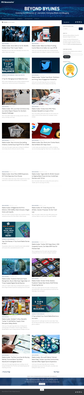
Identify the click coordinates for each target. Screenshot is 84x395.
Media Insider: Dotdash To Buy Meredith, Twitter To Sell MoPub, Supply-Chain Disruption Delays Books (14, 321)
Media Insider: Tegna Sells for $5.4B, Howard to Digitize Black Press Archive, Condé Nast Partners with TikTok (45, 176)
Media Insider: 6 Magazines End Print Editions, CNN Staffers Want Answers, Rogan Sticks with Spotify (15, 210)
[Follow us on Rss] (81, 22)
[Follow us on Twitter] (76, 22)
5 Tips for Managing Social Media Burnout (14, 79)
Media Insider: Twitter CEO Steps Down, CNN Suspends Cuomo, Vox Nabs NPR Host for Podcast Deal (45, 246)
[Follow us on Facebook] (77, 22)
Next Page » (57, 372)
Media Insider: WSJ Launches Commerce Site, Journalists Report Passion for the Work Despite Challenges (15, 111)
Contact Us (36, 18)
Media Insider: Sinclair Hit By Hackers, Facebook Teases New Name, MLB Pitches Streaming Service (45, 283)
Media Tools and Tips (20, 75)
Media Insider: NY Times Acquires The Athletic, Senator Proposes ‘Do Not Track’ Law (44, 210)
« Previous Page (6, 372)
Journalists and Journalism (8, 75)
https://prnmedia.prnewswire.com (75, 44)
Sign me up (66, 56)
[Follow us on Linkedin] (79, 22)
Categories (19, 18)
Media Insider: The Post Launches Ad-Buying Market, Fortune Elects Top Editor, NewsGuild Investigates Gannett (15, 359)
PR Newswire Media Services (8, 18)
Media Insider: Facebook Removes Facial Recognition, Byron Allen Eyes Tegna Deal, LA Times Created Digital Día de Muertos (16, 281)
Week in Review (5, 43)
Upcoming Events (28, 18)
